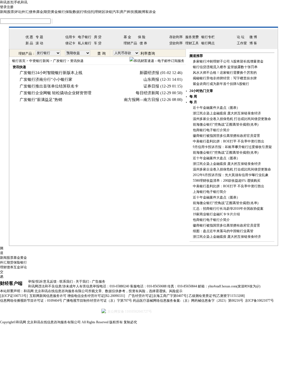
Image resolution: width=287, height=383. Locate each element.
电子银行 (84, 37)
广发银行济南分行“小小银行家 (46, 79)
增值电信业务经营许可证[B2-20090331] (96, 296)
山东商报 (151, 79)
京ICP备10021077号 (259, 301)
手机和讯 (20, 2)
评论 (18, 12)
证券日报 (151, 86)
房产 (123, 12)
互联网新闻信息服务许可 (47, 296)
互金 (16, 267)
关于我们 (82, 281)
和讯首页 (6, 2)
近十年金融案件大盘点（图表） (216, 108)
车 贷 (97, 43)
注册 (10, 7)
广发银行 (59, 61)
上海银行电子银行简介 (209, 192)
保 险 (141, 37)
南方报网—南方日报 (141, 100)
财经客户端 (11, 283)
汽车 (116, 12)
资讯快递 (77, 61)
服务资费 (192, 37)
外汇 (25, 12)
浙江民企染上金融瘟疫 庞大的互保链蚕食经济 (227, 113)
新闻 (3, 12)
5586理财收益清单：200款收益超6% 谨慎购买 (226, 181)
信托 (90, 12)
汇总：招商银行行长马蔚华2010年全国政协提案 (228, 209)
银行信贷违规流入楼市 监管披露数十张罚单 (225, 67)
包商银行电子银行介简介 (211, 130)
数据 (76, 12)
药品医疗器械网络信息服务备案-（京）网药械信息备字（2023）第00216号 (188, 301)
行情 (83, 12)
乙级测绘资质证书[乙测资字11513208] (217, 296)
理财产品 (130, 43)
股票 (10, 12)
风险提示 (175, 291)
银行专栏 (208, 37)
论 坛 (240, 37)
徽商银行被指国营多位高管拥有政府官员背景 (226, 136)
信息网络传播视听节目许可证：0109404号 (31, 301)
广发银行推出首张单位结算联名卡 (49, 86)
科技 (130, 12)
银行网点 (208, 43)
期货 (47, 12)
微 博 (253, 37)
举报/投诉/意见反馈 (42, 281)
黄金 (54, 12)
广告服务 (98, 281)
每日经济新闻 (147, 93)
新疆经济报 (149, 73)
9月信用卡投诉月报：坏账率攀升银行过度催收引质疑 (232, 147)
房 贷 (97, 37)
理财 (98, 12)
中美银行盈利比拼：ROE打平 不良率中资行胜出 (228, 141)
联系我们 (66, 281)
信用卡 (70, 37)
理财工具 (192, 43)
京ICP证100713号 (14, 296)
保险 (69, 12)
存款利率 (176, 37)
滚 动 (39, 43)
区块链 (107, 12)
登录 (3, 7)
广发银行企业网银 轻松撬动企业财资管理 (55, 93)
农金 (152, 12)
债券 (32, 12)
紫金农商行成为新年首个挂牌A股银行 (221, 84)
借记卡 (70, 43)
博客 (145, 12)
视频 (138, 12)
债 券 (143, 43)
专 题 (39, 37)
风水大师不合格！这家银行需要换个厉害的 (225, 73)
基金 (39, 12)
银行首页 (19, 61)
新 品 (29, 43)
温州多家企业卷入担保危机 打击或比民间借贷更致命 (232, 119)
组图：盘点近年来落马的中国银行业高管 (223, 231)
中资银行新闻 (39, 61)
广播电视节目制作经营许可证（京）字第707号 (97, 301)
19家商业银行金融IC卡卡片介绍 (216, 214)
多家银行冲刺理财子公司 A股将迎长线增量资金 (228, 61)
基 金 (127, 37)
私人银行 (84, 43)
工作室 (242, 43)
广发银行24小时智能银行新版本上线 (51, 73)
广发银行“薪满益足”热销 (41, 100)
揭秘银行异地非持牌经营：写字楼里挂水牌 (225, 78)
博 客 (253, 43)
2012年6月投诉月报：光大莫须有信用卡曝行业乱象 (231, 175)
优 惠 (29, 37)
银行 (61, 12)
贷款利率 (176, 43)
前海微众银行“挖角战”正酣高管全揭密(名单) (225, 124)
